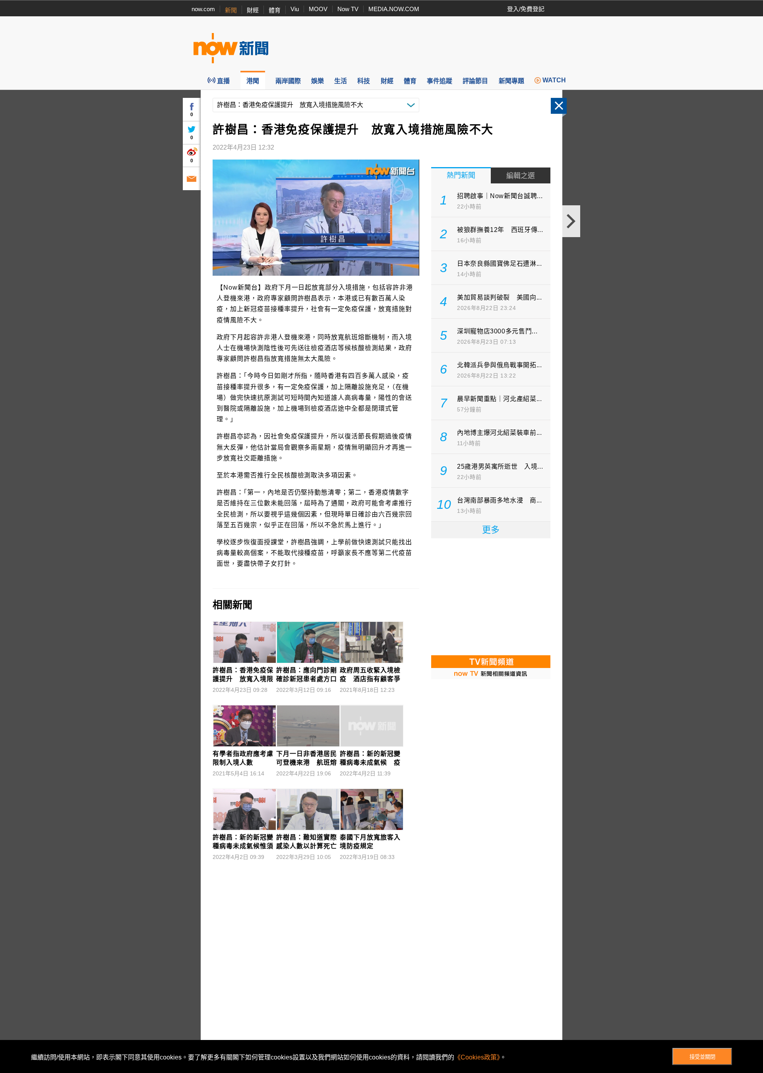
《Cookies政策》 (477, 1057)
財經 (253, 10)
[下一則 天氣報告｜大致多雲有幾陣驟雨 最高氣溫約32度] (571, 221)
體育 (275, 10)
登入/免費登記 (525, 9)
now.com (203, 9)
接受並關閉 (702, 1057)
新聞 (231, 10)
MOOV (318, 9)
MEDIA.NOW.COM (393, 9)
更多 (491, 530)
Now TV (347, 9)
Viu (294, 9)
